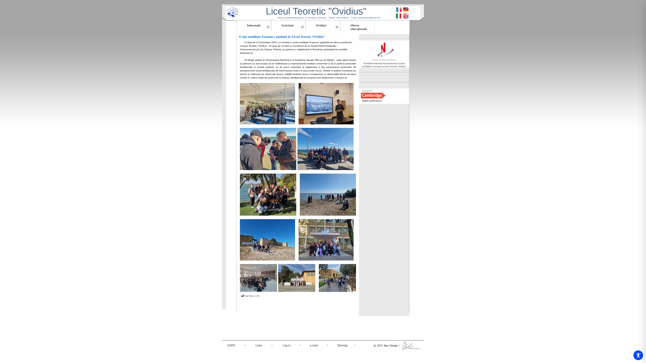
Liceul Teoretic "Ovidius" (316, 11)
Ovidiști (321, 25)
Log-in (286, 345)
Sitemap (342, 345)
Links (259, 345)
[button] (267, 103)
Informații (253, 25)
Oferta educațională (358, 27)
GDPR (231, 345)
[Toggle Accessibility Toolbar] (638, 355)
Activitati (287, 25)
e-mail (314, 345)
